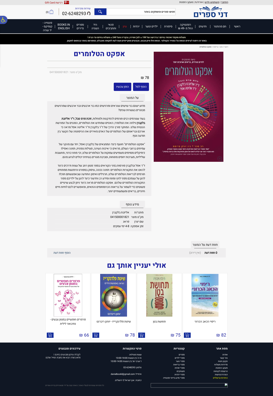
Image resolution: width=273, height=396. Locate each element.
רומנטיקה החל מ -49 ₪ (185, 26)
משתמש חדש (212, 2)
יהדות (136, 26)
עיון (125, 26)
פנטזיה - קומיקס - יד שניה (47, 26)
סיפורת (168, 26)
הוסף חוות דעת (62, 253)
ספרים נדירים (80, 26)
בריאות (215, 47)
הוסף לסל (141, 87)
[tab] (132, 97)
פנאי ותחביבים (111, 26)
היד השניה (95, 26)
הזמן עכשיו (122, 87)
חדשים (203, 26)
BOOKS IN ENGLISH (64, 26)
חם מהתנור (220, 26)
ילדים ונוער (151, 26)
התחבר (224, 2)
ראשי (237, 26)
